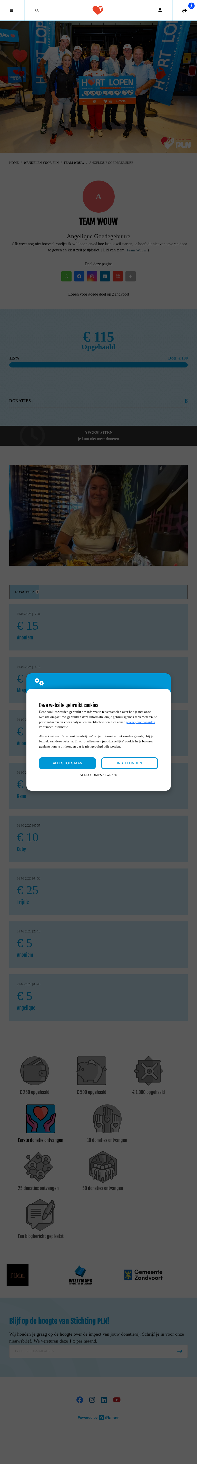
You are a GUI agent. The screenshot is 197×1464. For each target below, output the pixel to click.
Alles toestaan (67, 763)
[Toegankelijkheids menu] (191, 6)
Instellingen (129, 763)
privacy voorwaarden (140, 722)
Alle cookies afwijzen (98, 775)
